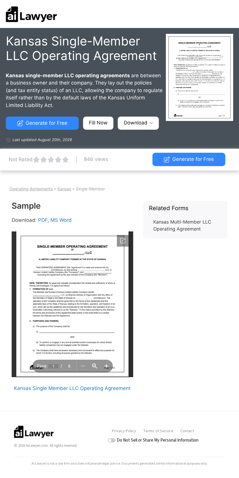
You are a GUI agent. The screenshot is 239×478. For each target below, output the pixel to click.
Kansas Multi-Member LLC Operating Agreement (182, 225)
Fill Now (98, 123)
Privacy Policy (124, 431)
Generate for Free (46, 123)
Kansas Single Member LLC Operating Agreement (72, 388)
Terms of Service (158, 431)
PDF (43, 220)
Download (135, 123)
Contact (187, 431)
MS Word (61, 220)
